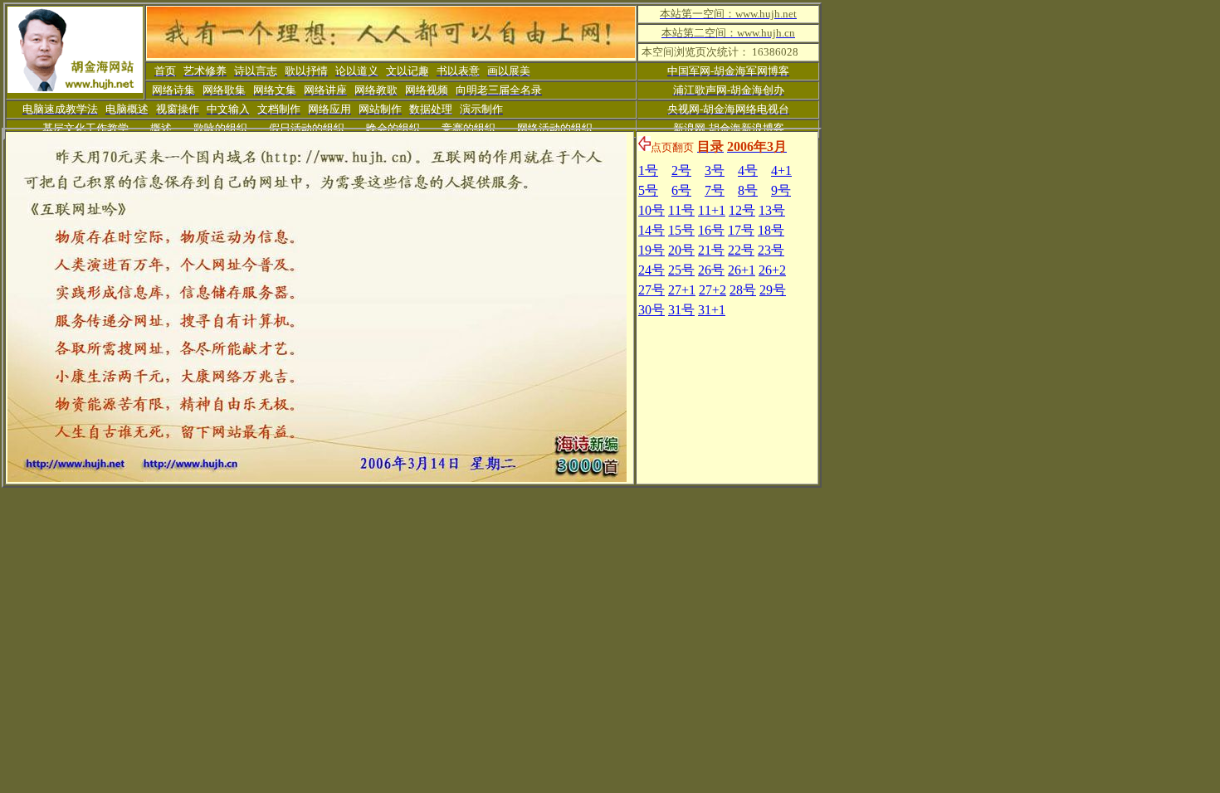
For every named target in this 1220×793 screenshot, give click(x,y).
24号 (651, 270)
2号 (681, 170)
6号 (681, 190)
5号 (648, 190)
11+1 (711, 210)
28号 (743, 290)
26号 (711, 270)
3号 (715, 170)
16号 (711, 230)
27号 (651, 290)
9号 (781, 190)
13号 (772, 210)
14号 (651, 230)
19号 (651, 250)
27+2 (712, 290)
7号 (715, 190)
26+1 (741, 270)
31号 (681, 310)
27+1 (681, 290)
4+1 (781, 170)
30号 (651, 310)
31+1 (711, 310)
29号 (772, 290)
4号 (748, 170)
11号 (681, 210)
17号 (741, 230)
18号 (771, 230)
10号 (651, 210)
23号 (771, 250)
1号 (648, 170)
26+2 (772, 270)
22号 (741, 250)
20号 (681, 250)
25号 (681, 270)
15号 (681, 230)
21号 (711, 250)
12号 (742, 210)
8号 (748, 190)
